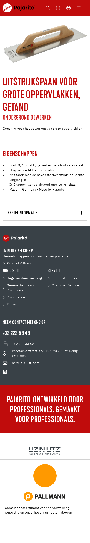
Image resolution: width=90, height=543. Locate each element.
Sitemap (13, 304)
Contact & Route (19, 263)
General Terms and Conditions (21, 288)
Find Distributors (65, 278)
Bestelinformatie (22, 213)
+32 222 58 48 (16, 334)
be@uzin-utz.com (25, 363)
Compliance (16, 297)
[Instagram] (5, 372)
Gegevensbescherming (24, 278)
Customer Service (65, 285)
